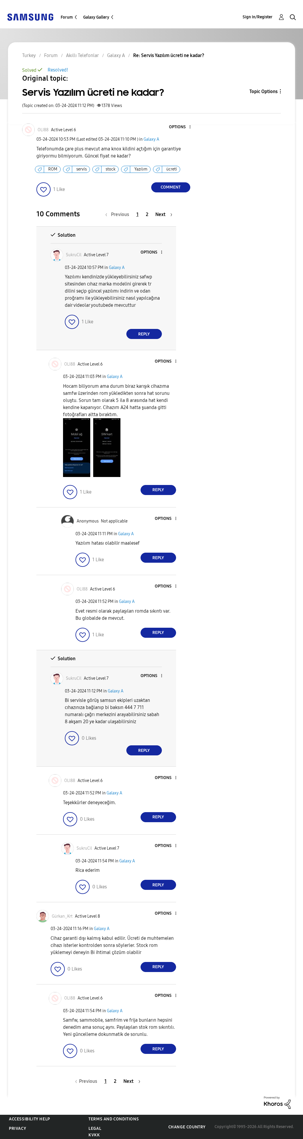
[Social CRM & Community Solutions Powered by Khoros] (277, 1102)
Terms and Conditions (113, 1119)
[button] (180, 127)
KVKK (94, 1135)
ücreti (171, 169)
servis (81, 169)
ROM (52, 169)
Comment (170, 187)
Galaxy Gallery (96, 17)
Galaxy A (151, 139)
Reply (144, 334)
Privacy (17, 1128)
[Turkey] (30, 17)
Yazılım (140, 169)
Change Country (187, 1127)
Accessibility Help (29, 1119)
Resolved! (58, 70)
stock (110, 169)
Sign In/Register (258, 17)
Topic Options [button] (263, 91)
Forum (67, 17)
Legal (94, 1128)
